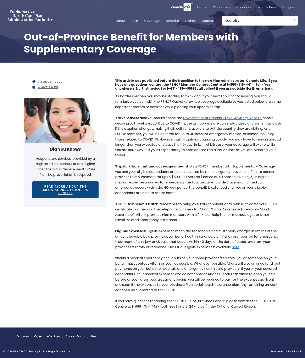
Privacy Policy (38, 351)
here (235, 247)
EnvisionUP (295, 351)
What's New (48, 87)
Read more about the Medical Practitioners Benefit (65, 189)
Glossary (23, 336)
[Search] (294, 20)
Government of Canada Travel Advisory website (222, 118)
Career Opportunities (81, 336)
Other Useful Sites (47, 336)
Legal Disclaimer (59, 351)
